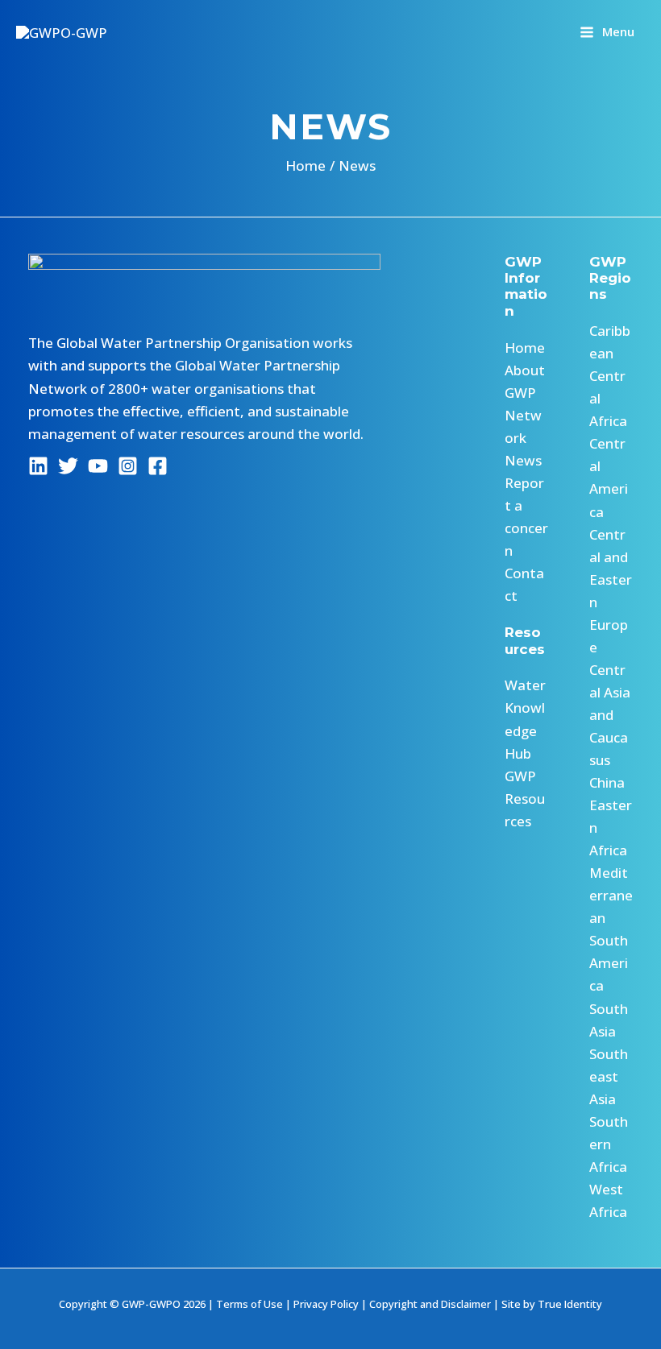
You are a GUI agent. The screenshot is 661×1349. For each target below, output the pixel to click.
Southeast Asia (608, 1076)
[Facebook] (158, 466)
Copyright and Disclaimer (430, 1304)
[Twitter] (68, 466)
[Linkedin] (38, 466)
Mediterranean (611, 895)
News (523, 460)
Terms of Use (249, 1304)
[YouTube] (98, 466)
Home (525, 347)
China (607, 782)
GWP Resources (525, 798)
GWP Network (523, 415)
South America (608, 963)
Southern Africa (608, 1144)
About (525, 370)
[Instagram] (128, 466)
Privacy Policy (326, 1304)
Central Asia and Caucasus (609, 714)
